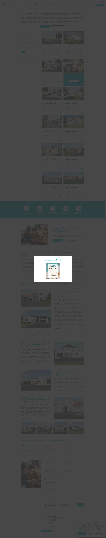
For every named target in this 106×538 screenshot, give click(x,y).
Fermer (70, 257)
